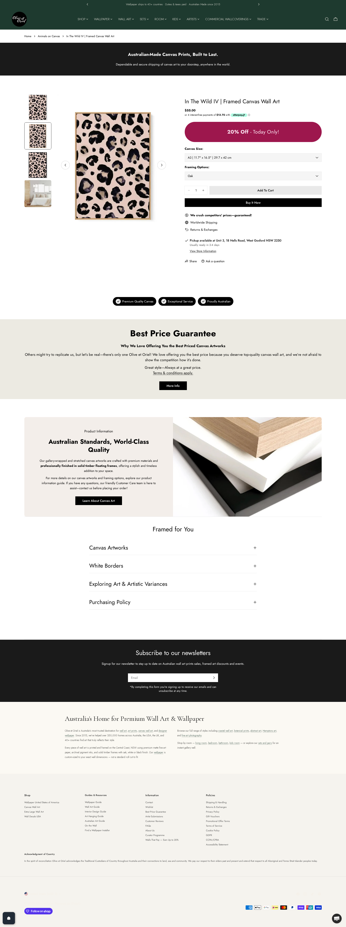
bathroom (223, 743)
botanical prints (241, 731)
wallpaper (158, 752)
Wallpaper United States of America (41, 802)
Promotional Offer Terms (218, 821)
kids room (235, 743)
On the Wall (91, 825)
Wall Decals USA (32, 816)
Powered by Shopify (68, 903)
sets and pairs (265, 743)
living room (201, 743)
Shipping (211, 222)
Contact (149, 802)
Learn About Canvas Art (99, 501)
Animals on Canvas (49, 36)
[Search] (327, 19)
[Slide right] (161, 165)
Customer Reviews (154, 821)
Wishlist (149, 807)
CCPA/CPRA (212, 840)
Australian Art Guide (95, 821)
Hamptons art (269, 731)
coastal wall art (225, 731)
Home (27, 36)
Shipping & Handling (216, 802)
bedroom (212, 743)
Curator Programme (155, 835)
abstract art (255, 731)
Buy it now (253, 202)
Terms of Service (214, 826)
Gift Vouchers (212, 816)
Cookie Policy (212, 830)
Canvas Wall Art (32, 807)
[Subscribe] (214, 678)
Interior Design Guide (95, 811)
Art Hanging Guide (94, 816)
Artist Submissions (154, 816)
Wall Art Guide (92, 807)
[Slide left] (65, 165)
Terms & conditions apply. (173, 373)
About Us (149, 830)
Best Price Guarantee (155, 811)
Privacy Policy (212, 811)
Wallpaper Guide (93, 802)
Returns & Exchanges (204, 229)
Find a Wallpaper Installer (97, 830)
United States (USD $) (43, 894)
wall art (123, 731)
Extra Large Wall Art (34, 811)
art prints (132, 731)
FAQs (148, 826)
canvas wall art (145, 731)
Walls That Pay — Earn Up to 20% (162, 840)
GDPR (209, 835)
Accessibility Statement (217, 844)
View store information (203, 251)
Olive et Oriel (44, 903)
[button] (87, 4)
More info (173, 386)
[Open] (9, 918)
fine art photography (191, 735)
